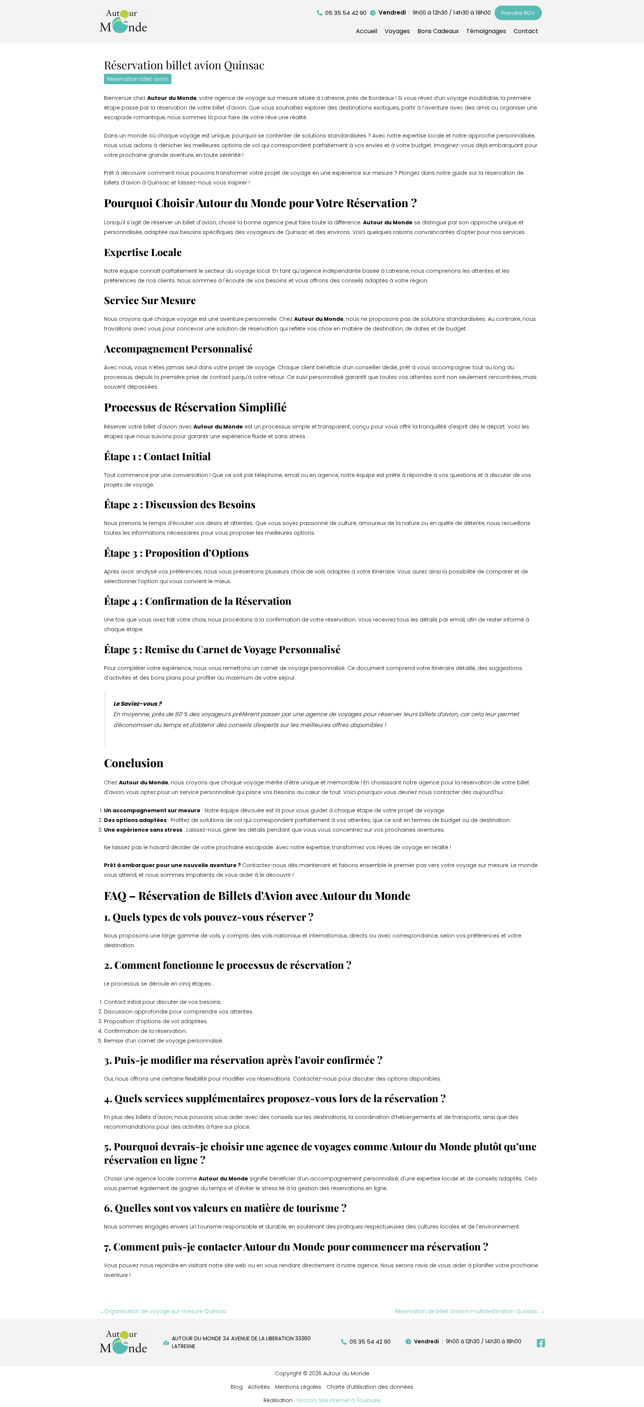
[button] (341, 13)
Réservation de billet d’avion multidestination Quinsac (470, 1311)
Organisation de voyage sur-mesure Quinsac (163, 1311)
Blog (237, 1387)
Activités (259, 1387)
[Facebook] (541, 1343)
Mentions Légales (298, 1387)
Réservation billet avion (137, 79)
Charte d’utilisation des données (369, 1387)
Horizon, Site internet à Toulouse (339, 1400)
